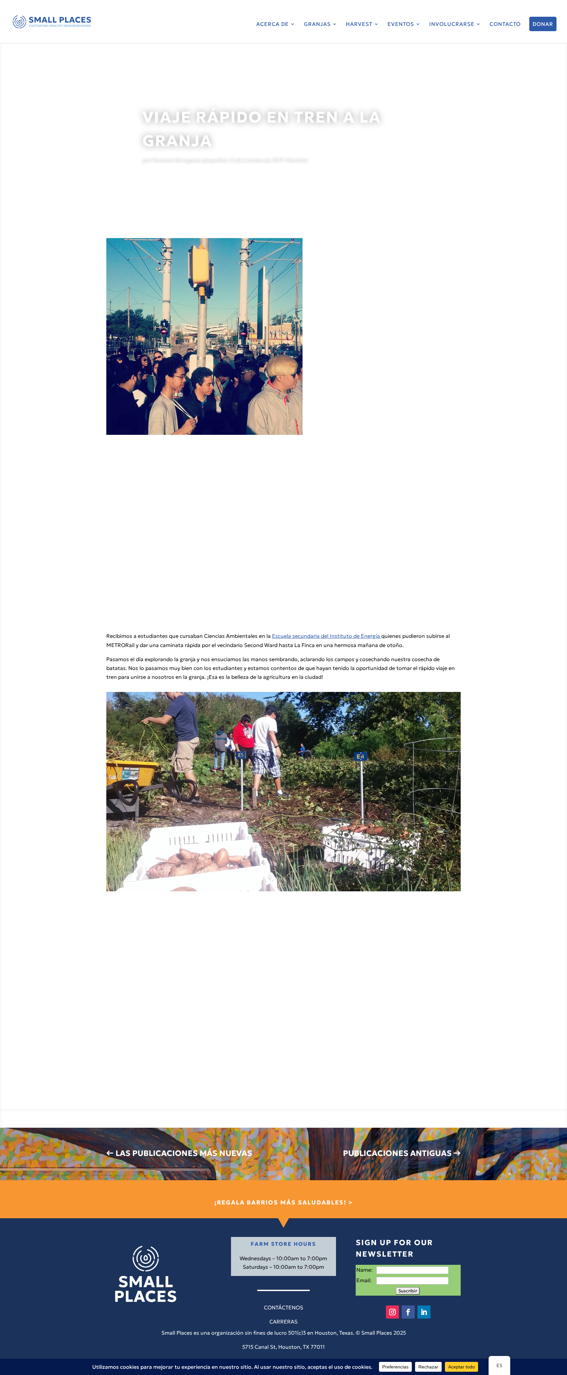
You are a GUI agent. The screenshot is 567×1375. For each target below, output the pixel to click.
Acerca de (272, 24)
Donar (543, 24)
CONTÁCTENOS (283, 1307)
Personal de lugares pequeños (189, 160)
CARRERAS (283, 1321)
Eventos (401, 24)
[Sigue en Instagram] (392, 1312)
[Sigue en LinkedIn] (423, 1312)
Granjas (317, 24)
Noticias (297, 160)
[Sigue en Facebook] (408, 1312)
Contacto (505, 24)
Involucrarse (451, 24)
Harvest (359, 24)
